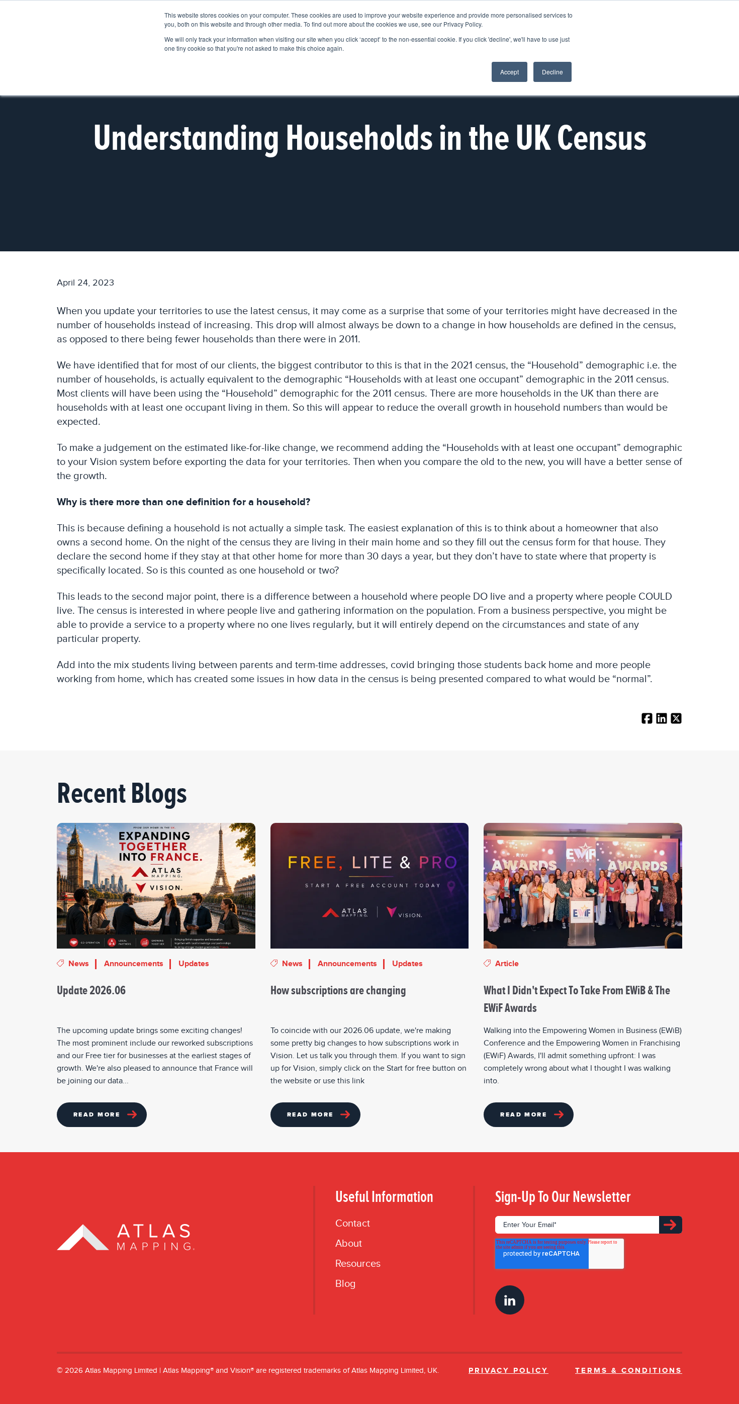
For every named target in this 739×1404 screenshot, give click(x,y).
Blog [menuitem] (345, 1284)
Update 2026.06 (91, 990)
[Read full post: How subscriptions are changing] (369, 886)
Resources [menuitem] (358, 1264)
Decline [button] (552, 71)
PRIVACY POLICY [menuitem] (508, 1370)
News (78, 964)
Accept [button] (509, 71)
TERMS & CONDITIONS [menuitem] (628, 1370)
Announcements (133, 964)
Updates (193, 964)
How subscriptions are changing (338, 990)
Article (507, 964)
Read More (96, 1114)
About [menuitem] (348, 1244)
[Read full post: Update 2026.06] (156, 886)
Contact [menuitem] (352, 1224)
